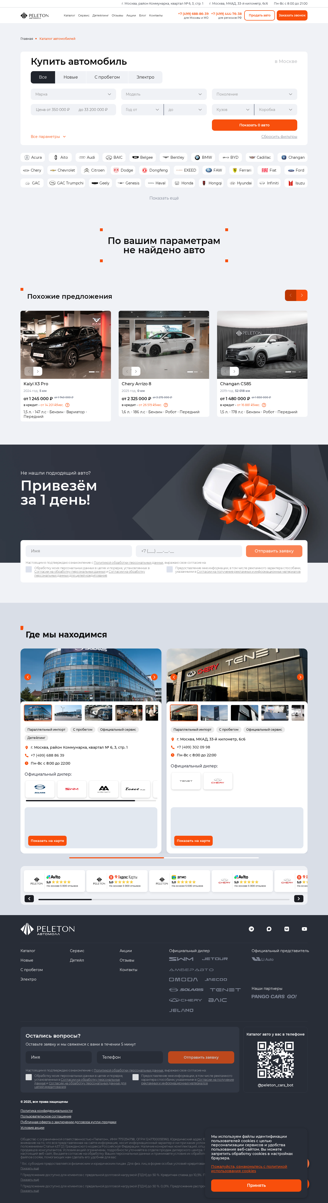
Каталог (69, 15)
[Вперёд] (298, 898)
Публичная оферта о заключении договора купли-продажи (68, 1122)
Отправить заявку (274, 551)
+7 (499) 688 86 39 (47, 755)
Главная (26, 39)
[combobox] (73, 94)
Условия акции (32, 1128)
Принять (256, 1185)
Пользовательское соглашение (45, 1116)
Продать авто (260, 15)
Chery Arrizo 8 (136, 383)
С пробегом (31, 969)
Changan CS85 (235, 383)
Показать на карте (47, 841)
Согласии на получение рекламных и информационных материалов (249, 572)
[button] (67, 405)
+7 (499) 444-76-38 (226, 14)
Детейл (77, 960)
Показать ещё (164, 198)
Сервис (83, 15)
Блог (142, 15)
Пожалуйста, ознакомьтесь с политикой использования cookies (249, 1168)
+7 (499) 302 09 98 (193, 747)
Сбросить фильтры (279, 136)
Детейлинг (101, 15)
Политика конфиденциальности (46, 1111)
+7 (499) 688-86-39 (193, 14)
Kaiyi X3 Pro (36, 383)
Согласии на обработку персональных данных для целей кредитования (89, 573)
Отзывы (117, 15)
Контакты (156, 15)
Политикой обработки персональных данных (128, 563)
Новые (26, 960)
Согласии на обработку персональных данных (69, 572)
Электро (28, 979)
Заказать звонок (292, 15)
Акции (131, 15)
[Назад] (29, 898)
